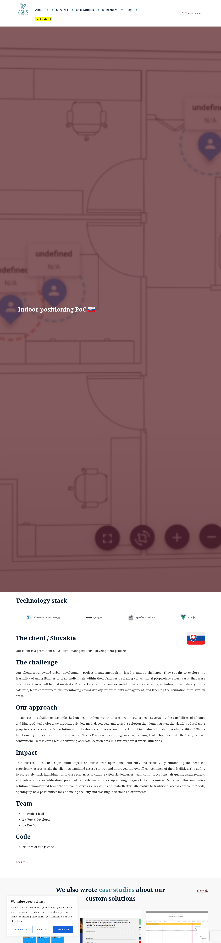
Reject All (42, 929)
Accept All (63, 929)
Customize (21, 929)
